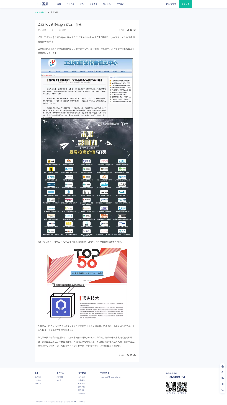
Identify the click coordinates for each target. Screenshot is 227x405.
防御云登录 (171, 4)
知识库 (58, 380)
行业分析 (38, 380)
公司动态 (38, 384)
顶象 (42, 4)
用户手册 (59, 377)
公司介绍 (81, 377)
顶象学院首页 (40, 12)
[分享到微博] (131, 30)
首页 (59, 4)
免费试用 (186, 4)
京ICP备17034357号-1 (79, 402)
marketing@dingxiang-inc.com (111, 377)
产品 (82, 4)
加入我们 (81, 380)
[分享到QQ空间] (134, 30)
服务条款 (81, 387)
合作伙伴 (93, 4)
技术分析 (38, 377)
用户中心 (107, 4)
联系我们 (81, 384)
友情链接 (81, 393)
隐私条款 (81, 390)
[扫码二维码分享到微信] (128, 30)
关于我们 (120, 4)
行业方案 (70, 4)
